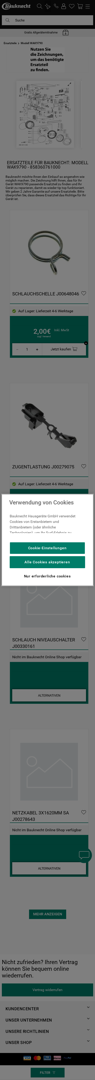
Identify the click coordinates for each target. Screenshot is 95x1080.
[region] (47, 540)
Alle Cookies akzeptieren (47, 562)
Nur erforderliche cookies (47, 576)
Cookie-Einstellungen (47, 548)
